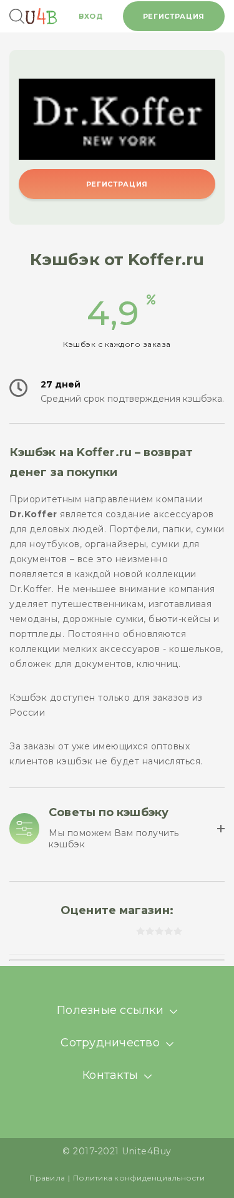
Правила (47, 1177)
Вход (91, 16)
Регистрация (174, 16)
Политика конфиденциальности (139, 1177)
